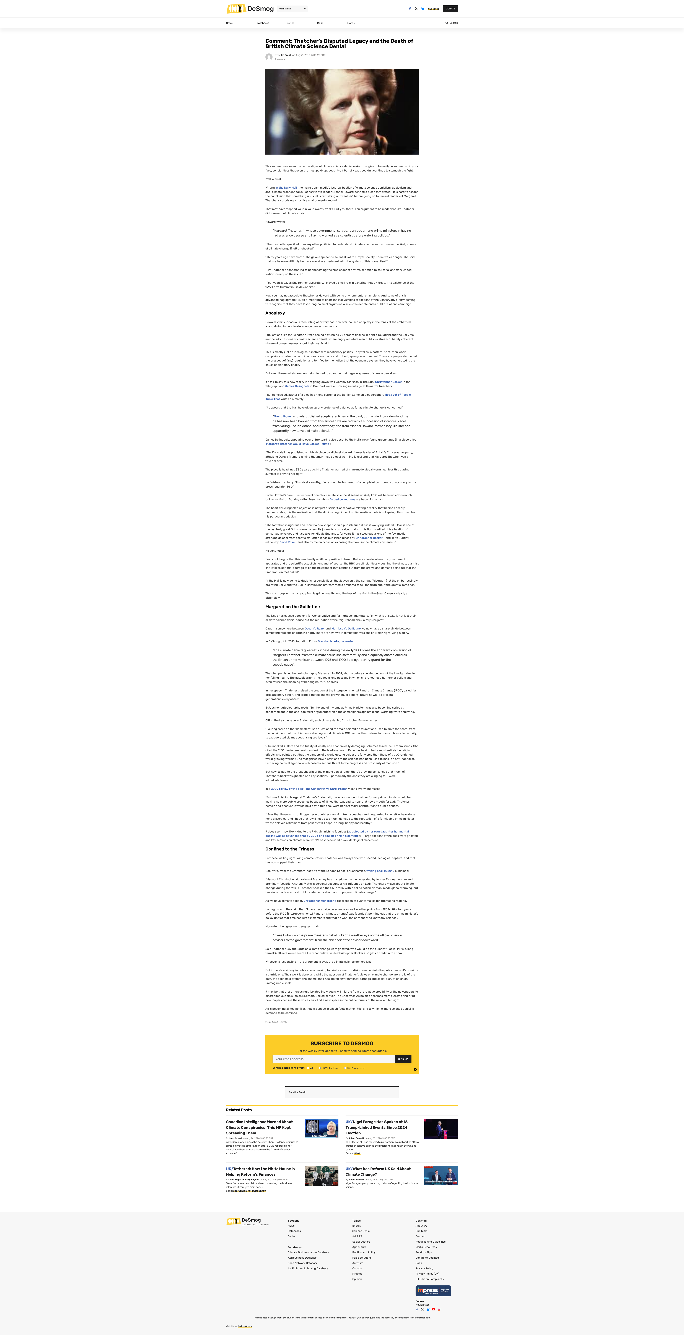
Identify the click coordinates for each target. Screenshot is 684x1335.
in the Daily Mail (286, 187)
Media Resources (426, 1247)
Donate (450, 8)
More (350, 23)
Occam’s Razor (315, 628)
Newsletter (422, 1304)
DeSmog (260, 8)
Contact (421, 1236)
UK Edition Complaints (430, 1279)
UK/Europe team (356, 1068)
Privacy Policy (424, 1268)
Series (292, 1236)
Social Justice (361, 1241)
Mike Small (284, 55)
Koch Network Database (303, 1263)
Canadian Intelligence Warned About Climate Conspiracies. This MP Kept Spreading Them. (259, 1127)
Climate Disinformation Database (308, 1252)
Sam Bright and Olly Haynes (244, 1179)
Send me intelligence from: (289, 1068)
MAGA (357, 1153)
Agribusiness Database (302, 1257)
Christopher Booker (388, 382)
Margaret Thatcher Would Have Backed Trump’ (298, 444)
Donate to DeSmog (427, 1257)
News (291, 1225)
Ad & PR (357, 1236)
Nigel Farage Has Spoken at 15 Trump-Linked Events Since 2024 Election (377, 1127)
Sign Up (403, 1059)
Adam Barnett (356, 1138)
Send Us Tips (424, 1252)
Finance (357, 1273)
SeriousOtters (245, 1326)
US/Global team (330, 1068)
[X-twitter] (416, 8)
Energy (356, 1225)
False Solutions (362, 1257)
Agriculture (359, 1247)
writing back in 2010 (380, 871)
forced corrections (342, 499)
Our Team (421, 1231)
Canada (357, 1268)
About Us (421, 1225)
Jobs (419, 1263)
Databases (294, 1231)
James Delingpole (297, 386)
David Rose (282, 416)
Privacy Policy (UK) (427, 1273)
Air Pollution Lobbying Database (308, 1268)
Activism (357, 1263)
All (311, 1068)
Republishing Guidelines (431, 1241)
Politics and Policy (363, 1252)
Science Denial (361, 1231)
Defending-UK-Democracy (250, 1191)
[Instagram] (439, 1309)
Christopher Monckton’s (320, 900)
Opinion (357, 1279)
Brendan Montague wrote (335, 641)
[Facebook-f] (410, 8)
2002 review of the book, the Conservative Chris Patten (309, 788)
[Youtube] (433, 1309)
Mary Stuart (235, 1138)
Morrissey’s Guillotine (346, 628)
